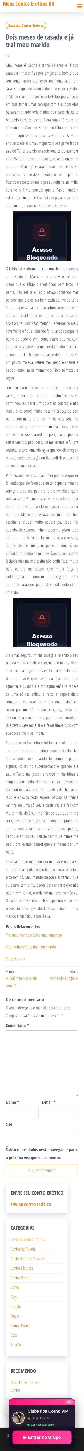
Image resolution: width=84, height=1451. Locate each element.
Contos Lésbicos (22, 1268)
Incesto (16, 1306)
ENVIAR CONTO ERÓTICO (31, 1204)
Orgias (15, 1316)
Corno (15, 1287)
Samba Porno (20, 1325)
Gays (14, 1297)
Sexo (14, 1335)
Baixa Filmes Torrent (25, 1382)
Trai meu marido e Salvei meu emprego (34, 935)
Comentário (17, 1025)
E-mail (48, 1102)
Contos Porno (20, 1278)
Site (9, 1124)
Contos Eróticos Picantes (28, 1258)
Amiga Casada (15, 958)
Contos (15, 1390)
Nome (12, 1102)
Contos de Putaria (23, 1249)
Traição (16, 1344)
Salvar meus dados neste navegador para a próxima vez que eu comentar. (41, 1153)
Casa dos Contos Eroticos (26, 25)
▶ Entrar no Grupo (42, 1437)
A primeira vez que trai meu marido (31, 947)
